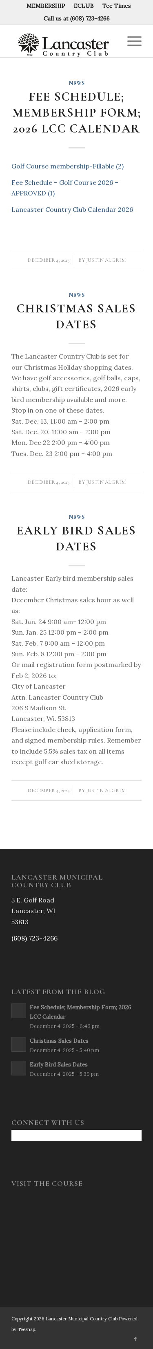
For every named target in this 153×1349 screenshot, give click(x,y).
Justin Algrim (106, 260)
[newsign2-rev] (63, 41)
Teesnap (26, 1329)
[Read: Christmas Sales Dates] (18, 1044)
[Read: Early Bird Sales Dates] (18, 1068)
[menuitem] (46, 6)
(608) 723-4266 (90, 18)
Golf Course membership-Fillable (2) (67, 166)
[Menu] (130, 41)
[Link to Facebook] (135, 1339)
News (76, 83)
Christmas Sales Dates (76, 316)
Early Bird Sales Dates (76, 538)
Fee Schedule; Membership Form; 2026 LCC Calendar (76, 112)
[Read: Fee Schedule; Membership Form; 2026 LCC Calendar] (18, 1010)
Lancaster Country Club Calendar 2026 (72, 209)
